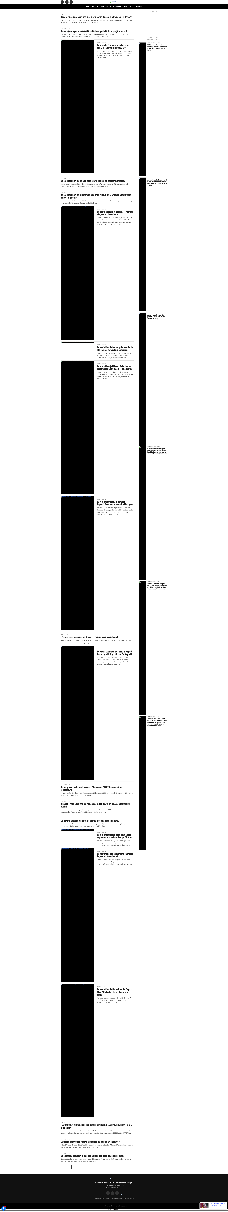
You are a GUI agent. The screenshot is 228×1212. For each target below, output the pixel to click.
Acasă (87, 6)
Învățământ (139, 6)
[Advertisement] (153, 23)
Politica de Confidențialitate (102, 1198)
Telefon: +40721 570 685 (114, 1188)
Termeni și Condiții (129, 1198)
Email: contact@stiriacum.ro (114, 1185)
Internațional (117, 6)
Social (125, 6)
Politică (108, 6)
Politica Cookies (117, 1198)
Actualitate (95, 6)
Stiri (102, 6)
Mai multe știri (97, 1167)
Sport (131, 6)
